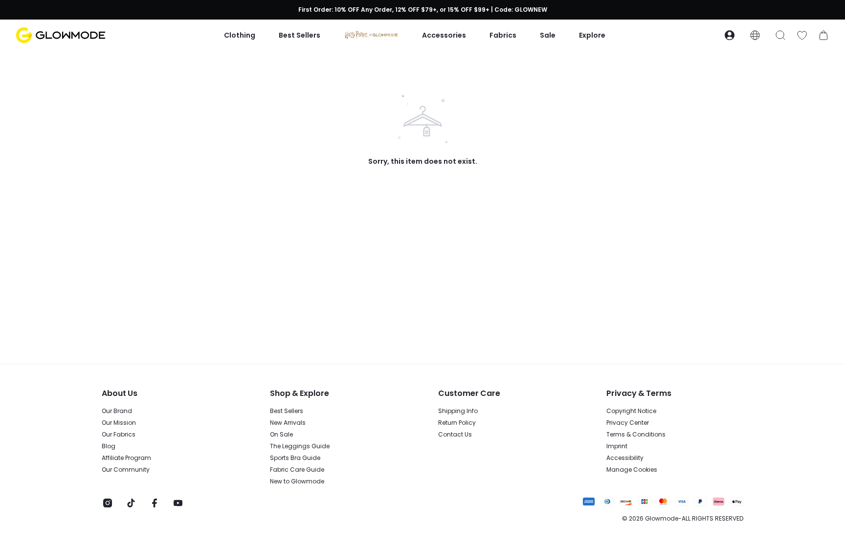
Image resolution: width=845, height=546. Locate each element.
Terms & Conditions (636, 434)
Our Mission (119, 422)
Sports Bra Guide (295, 458)
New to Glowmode (297, 481)
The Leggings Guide (300, 446)
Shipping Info (458, 411)
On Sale (281, 434)
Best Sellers (286, 411)
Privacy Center (627, 422)
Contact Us (455, 434)
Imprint (616, 446)
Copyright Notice (631, 411)
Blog (108, 446)
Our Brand (117, 411)
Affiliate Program (126, 458)
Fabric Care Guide (297, 469)
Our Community (126, 469)
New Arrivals (288, 422)
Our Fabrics (118, 434)
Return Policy (457, 422)
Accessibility (625, 458)
